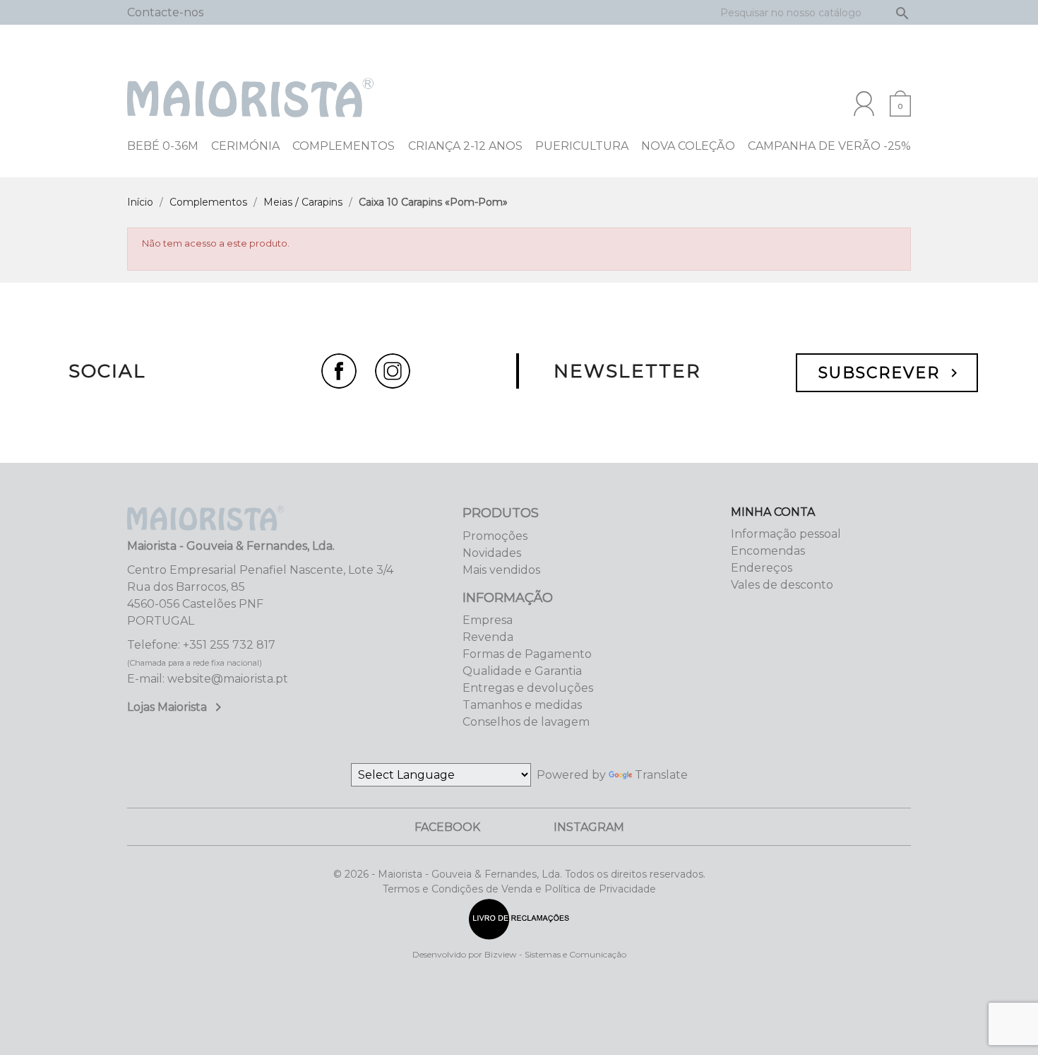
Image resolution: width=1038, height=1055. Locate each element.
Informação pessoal (786, 534)
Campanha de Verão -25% (829, 146)
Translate (661, 775)
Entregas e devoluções (528, 688)
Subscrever (890, 372)
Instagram (589, 827)
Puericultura (581, 146)
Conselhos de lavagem (526, 722)
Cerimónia (245, 146)
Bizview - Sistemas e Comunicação (555, 954)
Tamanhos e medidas (522, 705)
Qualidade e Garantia (522, 671)
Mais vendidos (501, 570)
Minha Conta (773, 512)
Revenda (488, 637)
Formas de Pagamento (527, 654)
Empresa (488, 620)
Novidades (492, 553)
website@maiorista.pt (227, 678)
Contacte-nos (165, 12)
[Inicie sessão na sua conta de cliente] (864, 103)
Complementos (343, 146)
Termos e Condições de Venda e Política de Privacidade (519, 889)
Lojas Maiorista (177, 707)
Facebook (447, 827)
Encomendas (768, 551)
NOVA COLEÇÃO (688, 146)
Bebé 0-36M (162, 146)
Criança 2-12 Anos (465, 146)
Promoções (495, 536)
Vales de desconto (782, 584)
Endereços (761, 567)
